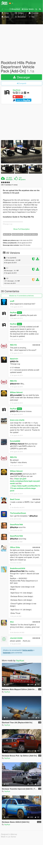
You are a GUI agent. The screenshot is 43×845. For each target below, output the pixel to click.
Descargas (9, 179)
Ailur (12, 622)
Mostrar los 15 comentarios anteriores (21, 295)
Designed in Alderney (9, 834)
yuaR (12, 301)
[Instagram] (19, 92)
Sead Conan (15, 499)
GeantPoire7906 (16, 524)
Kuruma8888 (15, 441)
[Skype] (14, 92)
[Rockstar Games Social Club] (25, 92)
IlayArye (16, 89)
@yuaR (13, 315)
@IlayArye (33, 516)
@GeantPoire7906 (17, 571)
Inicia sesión (28, 650)
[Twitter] (16, 92)
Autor (19, 312)
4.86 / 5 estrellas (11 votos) (9, 184)
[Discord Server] (28, 92)
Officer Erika (15, 547)
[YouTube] (22, 92)
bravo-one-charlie (17, 420)
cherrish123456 (16, 638)
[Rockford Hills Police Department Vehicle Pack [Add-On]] (21, 151)
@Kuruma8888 (16, 395)
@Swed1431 (15, 383)
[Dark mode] (36, 9)
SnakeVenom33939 (17, 568)
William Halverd (16, 392)
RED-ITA (13, 345)
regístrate (7, 652)
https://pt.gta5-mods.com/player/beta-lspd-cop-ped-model (25, 481)
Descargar (23, 77)
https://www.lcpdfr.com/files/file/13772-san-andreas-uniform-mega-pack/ (25, 488)
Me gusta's (22, 179)
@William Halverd (17, 444)
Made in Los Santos (8, 836)
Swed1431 (14, 358)
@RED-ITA (14, 361)
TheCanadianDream (18, 513)
